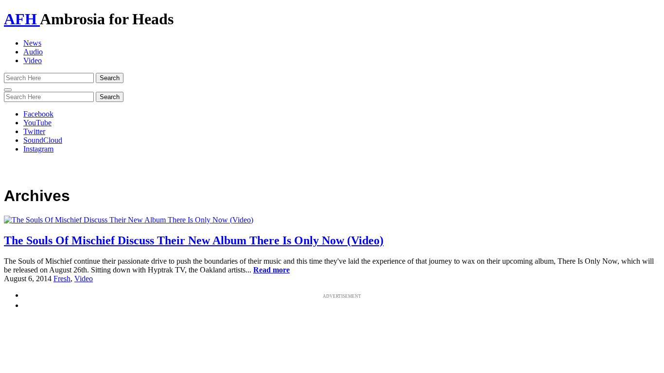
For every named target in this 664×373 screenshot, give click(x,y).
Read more (271, 270)
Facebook (38, 114)
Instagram (38, 149)
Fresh (61, 278)
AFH (22, 19)
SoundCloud (42, 140)
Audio (33, 52)
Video (32, 60)
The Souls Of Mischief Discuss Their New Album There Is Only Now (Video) (194, 240)
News (32, 43)
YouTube (37, 123)
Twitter (34, 131)
